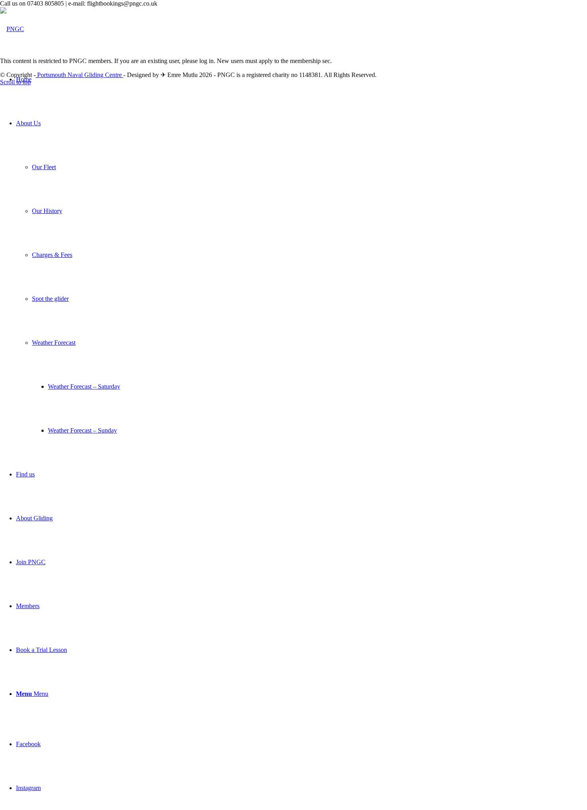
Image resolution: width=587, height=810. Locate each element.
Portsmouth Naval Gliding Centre (79, 74)
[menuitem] (301, 79)
